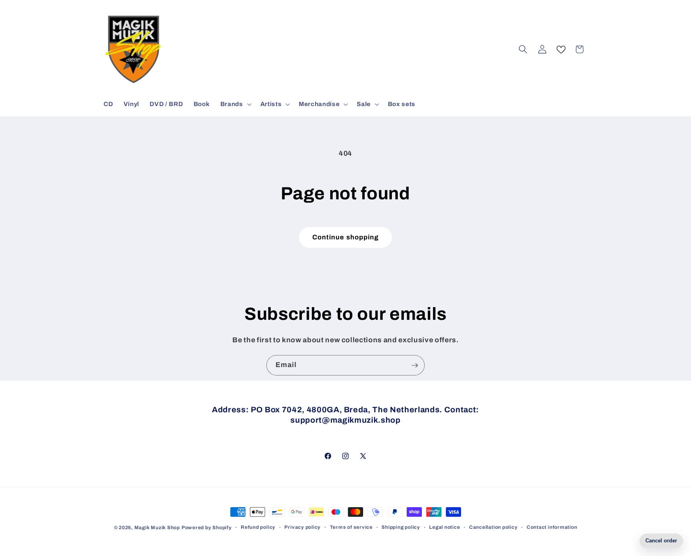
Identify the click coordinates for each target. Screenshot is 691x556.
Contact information (552, 527)
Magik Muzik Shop (157, 527)
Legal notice (444, 527)
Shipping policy (400, 527)
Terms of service (351, 527)
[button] (235, 104)
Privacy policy (302, 527)
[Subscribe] (414, 365)
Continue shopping (345, 237)
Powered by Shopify (207, 527)
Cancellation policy (493, 527)
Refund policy (258, 527)
